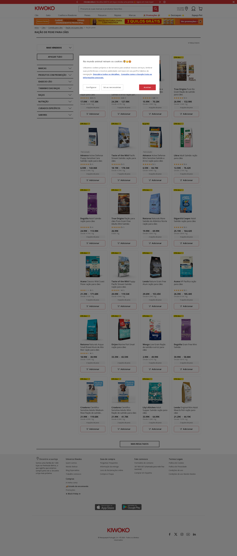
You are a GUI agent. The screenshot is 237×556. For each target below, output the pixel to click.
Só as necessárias (112, 87)
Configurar (91, 87)
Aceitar (147, 87)
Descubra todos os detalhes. (106, 74)
